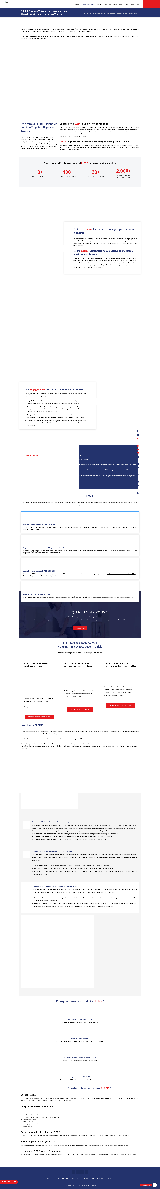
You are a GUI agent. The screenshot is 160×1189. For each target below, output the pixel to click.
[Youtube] (86, 1172)
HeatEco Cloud (46, 1117)
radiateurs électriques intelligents (86, 834)
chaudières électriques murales (78, 839)
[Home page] (134, 11)
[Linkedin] (78, 1172)
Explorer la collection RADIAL (120, 705)
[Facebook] (73, 1172)
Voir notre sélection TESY (80, 709)
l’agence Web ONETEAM (90, 1185)
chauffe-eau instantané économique (74, 836)
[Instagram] (82, 1172)
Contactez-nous (80, 628)
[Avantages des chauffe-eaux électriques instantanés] (16, 2)
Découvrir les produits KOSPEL (39, 717)
